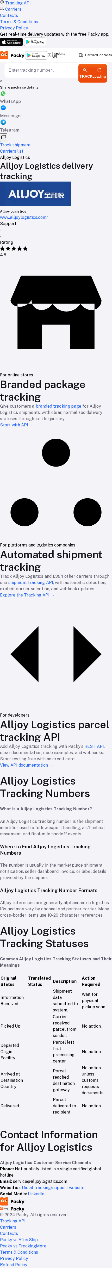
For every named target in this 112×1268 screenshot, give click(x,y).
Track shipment (15, 144)
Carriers (91, 55)
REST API (94, 746)
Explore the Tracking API (27, 595)
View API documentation (26, 765)
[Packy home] (12, 55)
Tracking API (58, 55)
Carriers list (11, 151)
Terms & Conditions (19, 1252)
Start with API (16, 424)
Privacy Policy (14, 1258)
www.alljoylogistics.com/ (24, 217)
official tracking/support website (51, 1187)
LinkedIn (36, 1193)
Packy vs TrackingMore (23, 1246)
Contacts (104, 55)
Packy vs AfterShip (19, 1239)
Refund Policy (13, 1264)
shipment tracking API (30, 582)
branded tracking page (58, 406)
